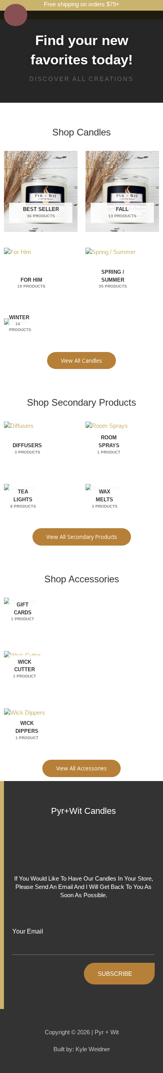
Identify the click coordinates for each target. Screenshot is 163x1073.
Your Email (27, 931)
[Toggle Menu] (15, 15)
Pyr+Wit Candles (83, 811)
